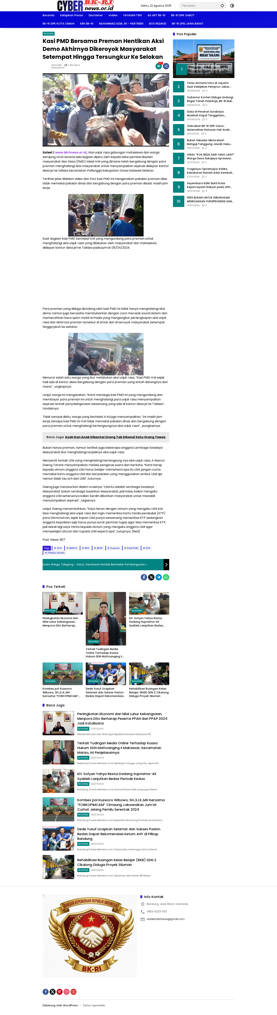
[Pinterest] (60, 992)
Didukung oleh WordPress (60, 1005)
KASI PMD (132, 548)
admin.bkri (56, 65)
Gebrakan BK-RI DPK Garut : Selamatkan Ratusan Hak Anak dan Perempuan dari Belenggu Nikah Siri (208, 128)
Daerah (115, 548)
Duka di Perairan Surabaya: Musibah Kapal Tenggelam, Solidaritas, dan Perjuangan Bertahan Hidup (206, 113)
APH (59, 548)
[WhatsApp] (166, 577)
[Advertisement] (106, 280)
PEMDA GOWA (56, 553)
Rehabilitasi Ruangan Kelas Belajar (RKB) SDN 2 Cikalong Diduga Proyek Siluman (149, 692)
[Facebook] (144, 577)
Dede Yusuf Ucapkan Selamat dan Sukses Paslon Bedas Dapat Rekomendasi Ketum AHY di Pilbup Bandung (105, 692)
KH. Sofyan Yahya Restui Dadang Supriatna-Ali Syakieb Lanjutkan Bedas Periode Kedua (146, 622)
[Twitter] (151, 577)
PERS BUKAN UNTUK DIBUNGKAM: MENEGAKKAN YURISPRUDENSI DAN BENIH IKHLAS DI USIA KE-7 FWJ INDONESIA (209, 199)
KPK (148, 548)
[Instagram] (67, 992)
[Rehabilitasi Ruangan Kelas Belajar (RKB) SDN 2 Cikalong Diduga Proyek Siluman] (149, 673)
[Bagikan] (166, 66)
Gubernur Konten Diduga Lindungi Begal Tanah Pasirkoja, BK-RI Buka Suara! (210, 99)
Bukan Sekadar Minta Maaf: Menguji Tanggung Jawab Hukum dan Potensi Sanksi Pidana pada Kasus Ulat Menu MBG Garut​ (210, 142)
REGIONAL (49, 33)
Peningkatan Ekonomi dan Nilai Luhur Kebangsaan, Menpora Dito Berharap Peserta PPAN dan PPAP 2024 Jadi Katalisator (62, 622)
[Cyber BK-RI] (86, 5)
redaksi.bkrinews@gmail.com (166, 919)
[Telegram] (158, 577)
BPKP (100, 548)
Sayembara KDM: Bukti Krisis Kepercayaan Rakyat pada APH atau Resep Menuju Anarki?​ (208, 185)
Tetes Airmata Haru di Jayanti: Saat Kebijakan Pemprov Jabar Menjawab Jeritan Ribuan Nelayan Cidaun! (210, 85)
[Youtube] (73, 992)
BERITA (73, 548)
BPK (87, 548)
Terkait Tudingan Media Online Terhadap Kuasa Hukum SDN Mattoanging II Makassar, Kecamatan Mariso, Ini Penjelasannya (104, 653)
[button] (222, 5)
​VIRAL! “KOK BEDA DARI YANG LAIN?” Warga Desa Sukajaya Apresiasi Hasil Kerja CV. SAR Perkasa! (210, 156)
